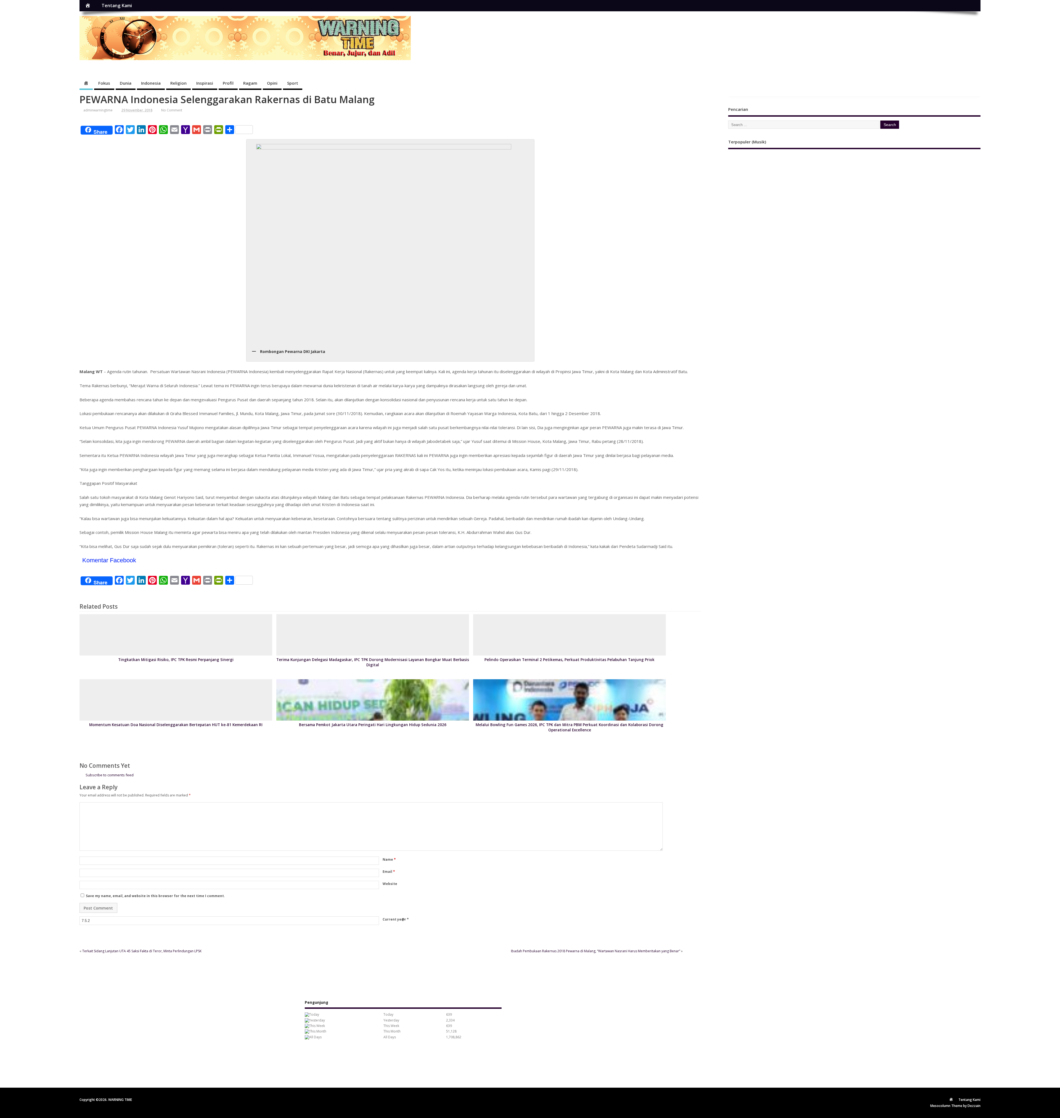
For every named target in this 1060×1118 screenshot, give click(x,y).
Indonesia (151, 83)
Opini (272, 83)
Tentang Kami (117, 5)
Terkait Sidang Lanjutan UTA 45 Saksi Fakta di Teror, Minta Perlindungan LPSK (142, 951)
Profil (228, 83)
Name (389, 859)
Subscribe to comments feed (110, 774)
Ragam (250, 83)
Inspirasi (204, 83)
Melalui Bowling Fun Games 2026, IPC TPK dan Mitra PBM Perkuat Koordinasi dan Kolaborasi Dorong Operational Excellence (569, 727)
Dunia (125, 83)
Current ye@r (396, 919)
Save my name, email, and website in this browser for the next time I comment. (155, 896)
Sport (292, 83)
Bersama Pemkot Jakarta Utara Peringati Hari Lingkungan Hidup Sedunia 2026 (372, 724)
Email (389, 871)
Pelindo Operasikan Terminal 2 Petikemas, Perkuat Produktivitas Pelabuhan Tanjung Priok (569, 659)
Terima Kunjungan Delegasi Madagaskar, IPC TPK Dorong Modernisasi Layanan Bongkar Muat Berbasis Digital (372, 662)
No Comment (171, 110)
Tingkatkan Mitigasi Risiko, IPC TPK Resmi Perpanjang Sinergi (176, 659)
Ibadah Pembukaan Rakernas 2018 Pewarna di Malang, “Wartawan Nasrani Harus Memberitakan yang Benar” (595, 951)
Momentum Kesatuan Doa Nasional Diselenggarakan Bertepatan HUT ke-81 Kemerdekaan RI (176, 724)
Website (390, 883)
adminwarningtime (98, 110)
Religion (178, 83)
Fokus (104, 83)
